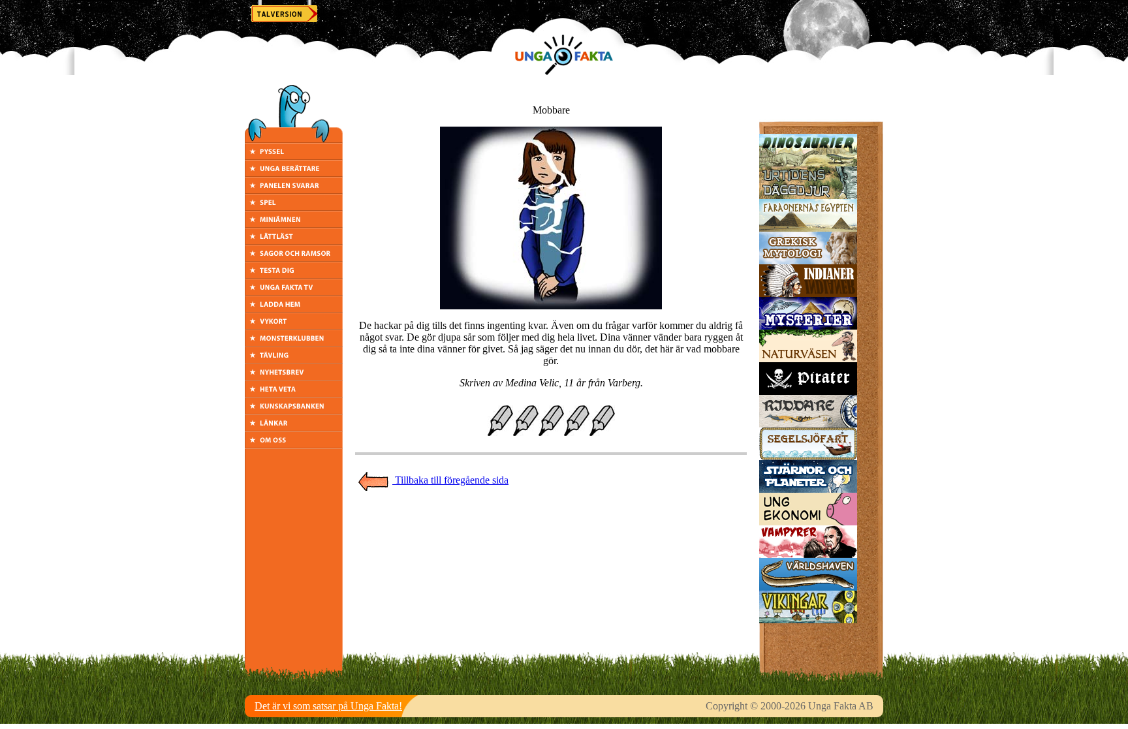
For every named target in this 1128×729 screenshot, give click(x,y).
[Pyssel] (294, 156)
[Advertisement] (551, 520)
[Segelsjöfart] (808, 456)
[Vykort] (294, 326)
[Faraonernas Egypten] (808, 228)
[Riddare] (808, 423)
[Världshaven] (808, 587)
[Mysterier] (808, 326)
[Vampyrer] (808, 554)
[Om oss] (294, 444)
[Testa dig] (294, 275)
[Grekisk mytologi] (808, 260)
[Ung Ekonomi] (808, 521)
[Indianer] (808, 293)
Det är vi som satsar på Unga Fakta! (328, 705)
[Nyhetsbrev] (294, 376)
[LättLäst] (294, 241)
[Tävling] (294, 359)
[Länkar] (294, 427)
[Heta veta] (294, 393)
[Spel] (294, 207)
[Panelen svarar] (294, 190)
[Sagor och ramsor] (294, 258)
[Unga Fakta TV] (294, 292)
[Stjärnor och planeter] (808, 489)
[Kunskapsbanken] (294, 410)
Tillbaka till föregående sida (450, 480)
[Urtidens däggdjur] (808, 195)
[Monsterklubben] (294, 343)
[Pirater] (808, 391)
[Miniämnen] (294, 224)
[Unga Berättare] (294, 173)
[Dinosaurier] (808, 162)
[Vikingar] (808, 619)
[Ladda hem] (294, 309)
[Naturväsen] (808, 358)
